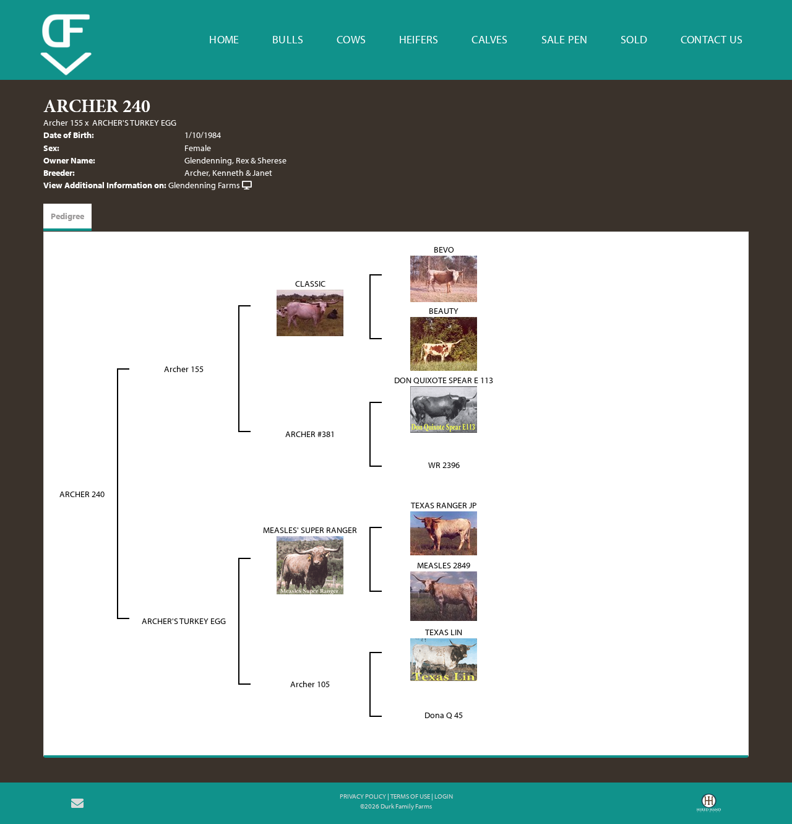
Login (443, 796)
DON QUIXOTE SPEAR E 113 (443, 380)
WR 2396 (444, 465)
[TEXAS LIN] (443, 658)
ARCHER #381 (310, 434)
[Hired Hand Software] (709, 807)
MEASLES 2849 (443, 565)
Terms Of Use (410, 796)
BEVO (444, 249)
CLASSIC (310, 283)
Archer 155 (63, 122)
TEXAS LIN (443, 632)
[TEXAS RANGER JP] (443, 531)
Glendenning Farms (204, 185)
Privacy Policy (363, 796)
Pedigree (67, 216)
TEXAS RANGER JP (443, 505)
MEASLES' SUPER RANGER (310, 530)
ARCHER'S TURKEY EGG (134, 122)
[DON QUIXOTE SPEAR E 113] (443, 408)
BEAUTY (443, 310)
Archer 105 (310, 684)
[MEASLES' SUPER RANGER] (310, 564)
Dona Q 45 (443, 715)
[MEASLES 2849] (443, 595)
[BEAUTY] (443, 343)
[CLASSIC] (310, 312)
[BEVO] (443, 277)
